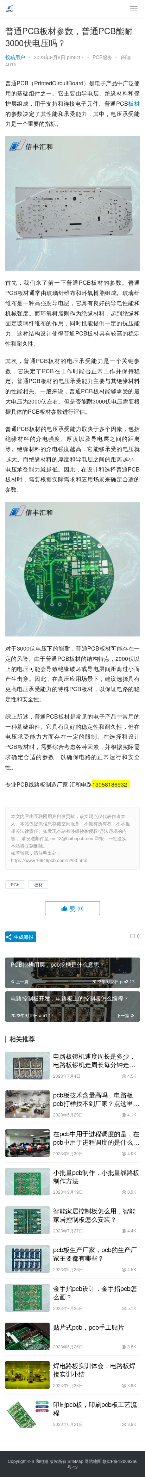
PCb (15, 884)
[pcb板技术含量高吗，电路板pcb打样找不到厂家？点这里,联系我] (27, 1104)
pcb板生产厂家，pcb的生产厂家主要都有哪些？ (95, 1253)
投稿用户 (15, 57)
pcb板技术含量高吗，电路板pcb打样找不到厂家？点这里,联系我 (94, 1098)
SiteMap (75, 1461)
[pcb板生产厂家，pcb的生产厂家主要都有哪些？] (27, 1259)
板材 (134, 103)
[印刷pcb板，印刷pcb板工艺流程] (27, 1414)
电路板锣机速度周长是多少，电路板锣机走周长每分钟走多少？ (94, 1060)
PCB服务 (102, 57)
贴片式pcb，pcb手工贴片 (88, 1327)
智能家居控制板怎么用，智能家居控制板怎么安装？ (94, 1214)
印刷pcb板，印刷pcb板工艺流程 (95, 1408)
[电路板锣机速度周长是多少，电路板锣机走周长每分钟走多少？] (27, 1065)
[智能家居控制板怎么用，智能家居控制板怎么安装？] (27, 1220)
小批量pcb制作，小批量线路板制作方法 (96, 1176)
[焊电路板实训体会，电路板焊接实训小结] (27, 1375)
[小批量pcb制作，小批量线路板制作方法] (27, 1182)
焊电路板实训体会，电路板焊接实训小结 (94, 1369)
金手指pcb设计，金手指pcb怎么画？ (95, 1292)
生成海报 (22, 936)
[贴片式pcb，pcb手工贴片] (27, 1336)
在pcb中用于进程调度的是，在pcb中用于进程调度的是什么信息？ (96, 1137)
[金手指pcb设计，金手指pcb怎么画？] (27, 1298)
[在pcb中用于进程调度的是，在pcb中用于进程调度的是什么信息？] (27, 1143)
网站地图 (92, 1461)
